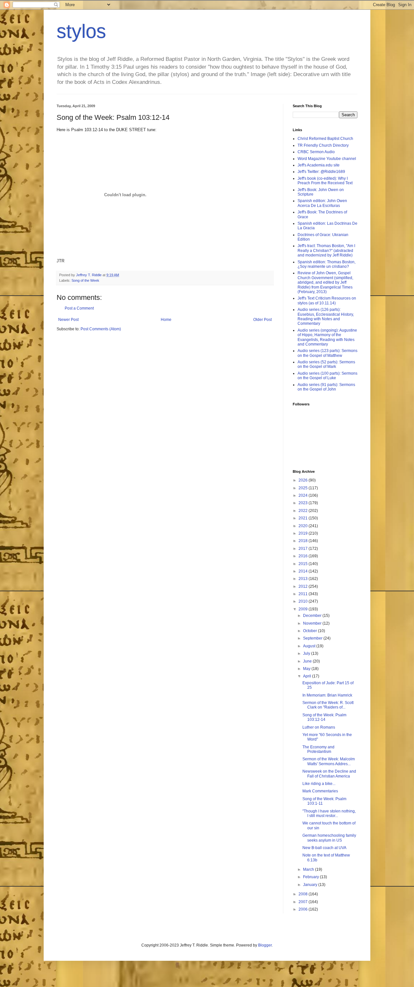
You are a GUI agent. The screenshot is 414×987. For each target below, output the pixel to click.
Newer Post (68, 319)
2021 (304, 518)
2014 (304, 571)
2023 (304, 503)
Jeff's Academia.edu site (319, 165)
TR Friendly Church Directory (323, 145)
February (311, 877)
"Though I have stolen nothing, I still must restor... (329, 813)
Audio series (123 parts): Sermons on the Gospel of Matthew (327, 352)
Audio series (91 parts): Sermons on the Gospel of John (326, 386)
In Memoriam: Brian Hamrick (327, 695)
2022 (304, 510)
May (307, 668)
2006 (304, 909)
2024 (304, 495)
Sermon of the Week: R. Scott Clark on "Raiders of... (328, 704)
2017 (304, 548)
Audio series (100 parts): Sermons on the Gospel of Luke (327, 375)
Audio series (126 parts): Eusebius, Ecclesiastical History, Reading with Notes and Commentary (326, 316)
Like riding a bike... (318, 783)
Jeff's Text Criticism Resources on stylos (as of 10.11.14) (327, 300)
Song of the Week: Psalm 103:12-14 (324, 717)
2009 (304, 609)
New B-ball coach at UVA (324, 847)
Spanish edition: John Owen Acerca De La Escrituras (322, 203)
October (310, 631)
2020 (304, 526)
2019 (304, 533)
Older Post (262, 319)
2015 (304, 564)
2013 (304, 578)
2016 (304, 556)
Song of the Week (85, 280)
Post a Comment (79, 308)
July (307, 653)
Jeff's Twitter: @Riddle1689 (321, 171)
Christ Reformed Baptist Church (325, 138)
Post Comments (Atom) (101, 329)
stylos (81, 31)
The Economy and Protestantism (318, 749)
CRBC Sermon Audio (316, 152)
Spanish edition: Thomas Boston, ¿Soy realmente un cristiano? (326, 264)
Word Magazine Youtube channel (327, 158)
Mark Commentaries (320, 791)
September (313, 638)
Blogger (265, 945)
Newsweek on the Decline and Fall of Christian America (329, 773)
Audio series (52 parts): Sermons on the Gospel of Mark (326, 364)
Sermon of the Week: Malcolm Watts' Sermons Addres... (328, 761)
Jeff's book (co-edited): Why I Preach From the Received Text (325, 180)
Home (166, 319)
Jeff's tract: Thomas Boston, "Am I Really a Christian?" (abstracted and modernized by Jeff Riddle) (326, 250)
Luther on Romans (318, 727)
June (308, 661)
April (307, 676)
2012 (304, 586)
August (309, 646)
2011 (304, 594)
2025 (304, 488)
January (310, 884)
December (312, 615)
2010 (304, 601)
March (309, 869)
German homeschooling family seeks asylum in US (329, 837)
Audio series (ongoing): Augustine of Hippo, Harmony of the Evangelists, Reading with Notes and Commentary (327, 337)
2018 (304, 541)
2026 (304, 480)
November (312, 623)
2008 (304, 894)
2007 (304, 902)
